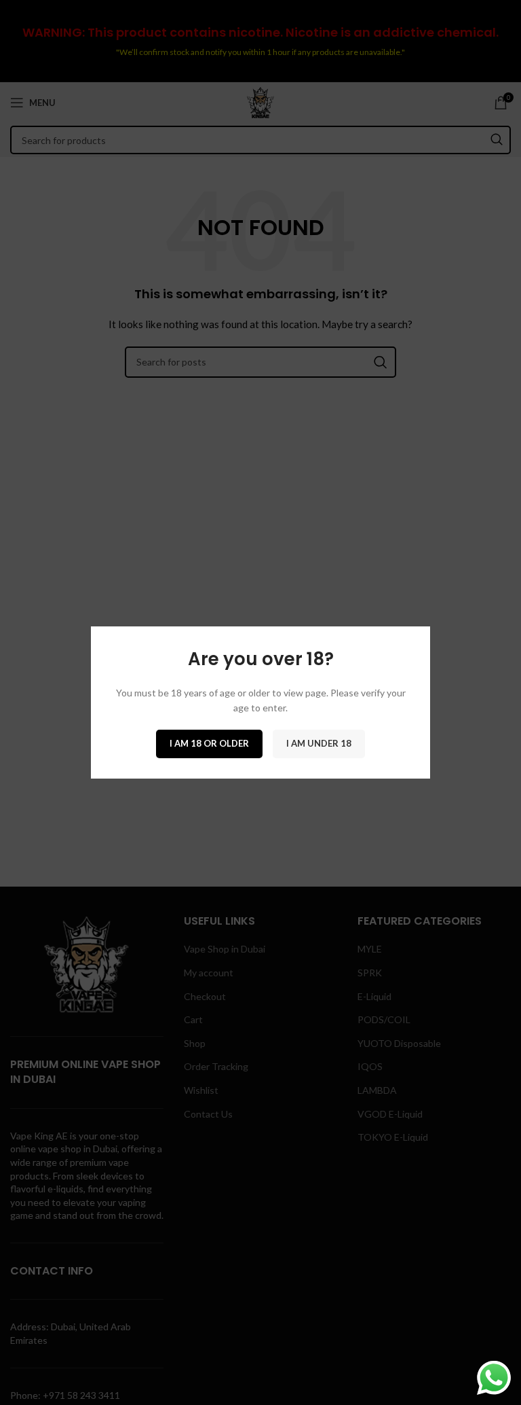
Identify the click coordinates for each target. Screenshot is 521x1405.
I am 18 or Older (209, 743)
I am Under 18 (318, 743)
